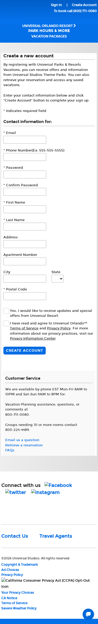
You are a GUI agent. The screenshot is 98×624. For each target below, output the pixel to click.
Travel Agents (55, 536)
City (6, 272)
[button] (11, 508)
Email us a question (22, 440)
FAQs (9, 450)
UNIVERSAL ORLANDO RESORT (47, 28)
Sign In (56, 5)
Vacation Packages (49, 36)
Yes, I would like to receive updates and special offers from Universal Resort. (51, 313)
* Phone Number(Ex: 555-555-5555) (33, 150)
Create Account (84, 5)
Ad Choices (10, 570)
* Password (13, 168)
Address (10, 237)
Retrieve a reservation (24, 445)
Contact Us (14, 536)
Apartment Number (20, 255)
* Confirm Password (20, 185)
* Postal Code (15, 289)
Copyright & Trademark (19, 564)
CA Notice (9, 598)
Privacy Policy (59, 328)
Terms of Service (24, 328)
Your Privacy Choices (17, 592)
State (55, 272)
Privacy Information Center (32, 338)
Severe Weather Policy (19, 608)
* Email (9, 133)
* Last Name (14, 220)
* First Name (14, 202)
